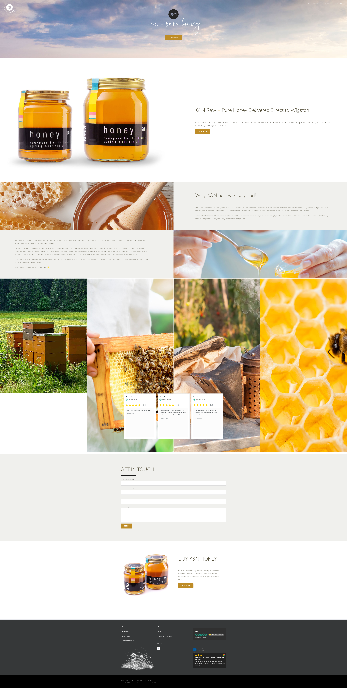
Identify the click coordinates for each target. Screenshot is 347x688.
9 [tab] (169, 442)
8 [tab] (167, 442)
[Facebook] (158, 648)
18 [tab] (194, 442)
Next (225, 416)
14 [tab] (183, 442)
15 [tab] (186, 442)
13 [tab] (180, 442)
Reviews (160, 627)
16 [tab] (188, 442)
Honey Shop (125, 631)
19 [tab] (196, 442)
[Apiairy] (57, 280)
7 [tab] (164, 442)
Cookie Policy (155, 682)
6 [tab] (161, 442)
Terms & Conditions (128, 641)
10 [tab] (172, 442)
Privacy (148, 682)
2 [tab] (150, 442)
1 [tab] (148, 442)
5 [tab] (158, 442)
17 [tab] (191, 442)
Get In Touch (126, 636)
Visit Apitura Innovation (165, 636)
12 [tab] (177, 442)
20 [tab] (199, 442)
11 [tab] (175, 442)
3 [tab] (153, 442)
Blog (159, 631)
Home (124, 627)
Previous (121, 416)
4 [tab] (156, 442)
